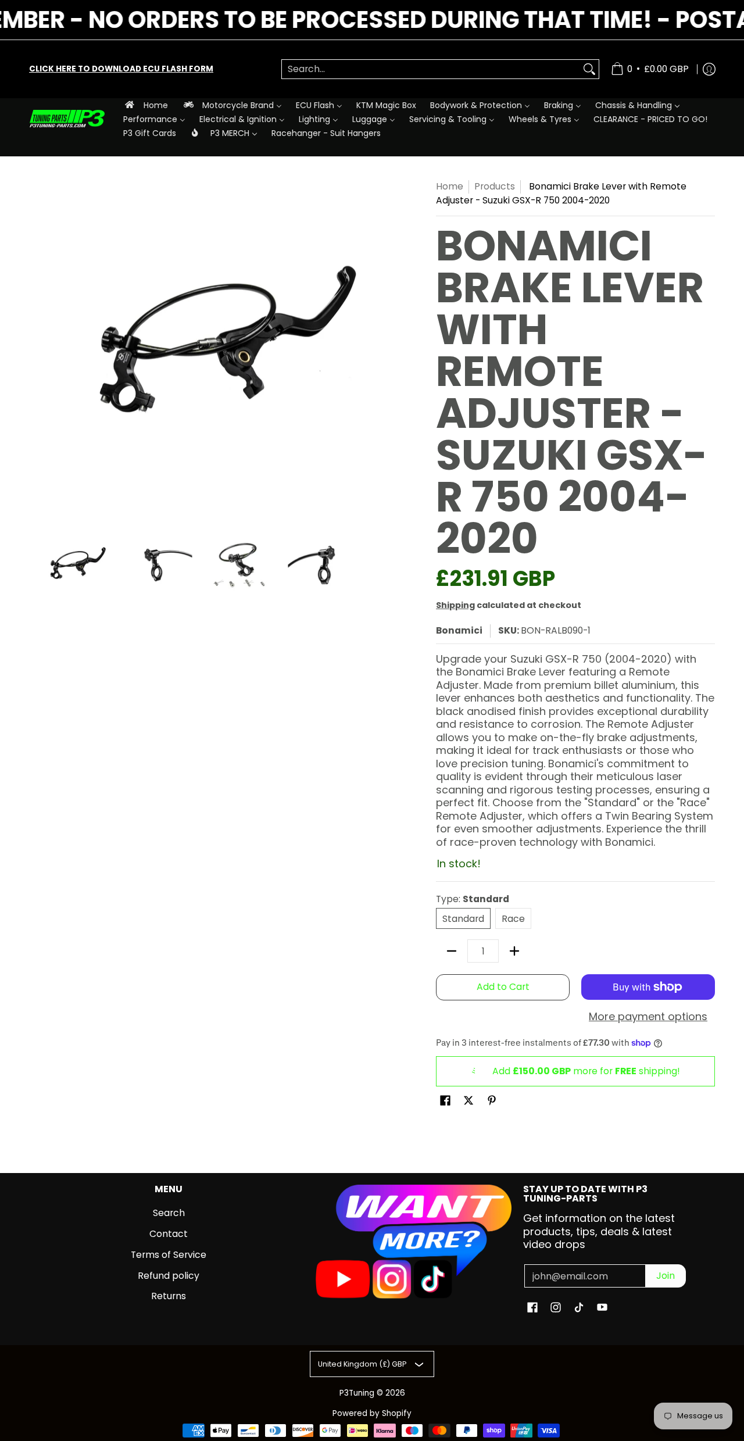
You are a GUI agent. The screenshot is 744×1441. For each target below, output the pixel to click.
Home (449, 186)
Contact (168, 1233)
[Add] (514, 951)
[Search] (589, 69)
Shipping (455, 605)
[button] (445, 1101)
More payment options (648, 1017)
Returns (168, 1296)
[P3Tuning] (67, 119)
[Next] (358, 348)
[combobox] (431, 69)
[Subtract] (451, 951)
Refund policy (168, 1275)
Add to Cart (503, 986)
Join (665, 1275)
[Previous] (37, 348)
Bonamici (459, 630)
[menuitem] (145, 105)
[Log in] (709, 69)
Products (494, 186)
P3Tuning (356, 1393)
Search (169, 1213)
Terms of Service (168, 1254)
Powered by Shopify (372, 1413)
